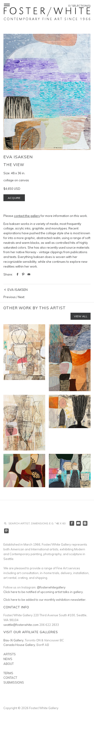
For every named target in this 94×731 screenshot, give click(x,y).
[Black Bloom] (70, 422)
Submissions (13, 682)
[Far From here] (70, 357)
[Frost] (24, 422)
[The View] (47, 92)
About (8, 664)
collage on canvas (16, 180)
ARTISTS (9, 654)
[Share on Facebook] (17, 274)
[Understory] (24, 357)
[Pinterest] (6, 530)
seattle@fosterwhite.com (21, 625)
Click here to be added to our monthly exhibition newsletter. (44, 599)
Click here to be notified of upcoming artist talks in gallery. (43, 592)
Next (21, 297)
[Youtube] (78, 523)
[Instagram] (85, 523)
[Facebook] (72, 523)
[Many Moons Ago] (70, 470)
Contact (10, 677)
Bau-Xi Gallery (13, 640)
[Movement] (24, 470)
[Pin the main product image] (23, 274)
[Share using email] (29, 274)
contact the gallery (27, 216)
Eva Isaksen (18, 156)
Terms (8, 673)
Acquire (14, 198)
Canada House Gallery (19, 645)
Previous (9, 297)
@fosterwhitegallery (51, 587)
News (7, 659)
